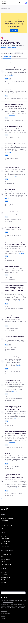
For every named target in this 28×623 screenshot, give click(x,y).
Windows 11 (17, 53)
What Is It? (4, 575)
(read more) (12, 75)
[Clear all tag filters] (22, 53)
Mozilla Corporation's (9, 600)
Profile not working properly (12, 67)
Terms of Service (5, 613)
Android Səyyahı (5, 541)
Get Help (3, 582)
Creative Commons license (17, 607)
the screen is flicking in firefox (13, 211)
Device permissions (15, 466)
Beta (2, 556)
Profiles (13, 81)
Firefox (7, 81)
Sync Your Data (5, 579)
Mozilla (4, 509)
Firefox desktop (5, 538)
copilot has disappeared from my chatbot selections (12, 316)
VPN (12, 120)
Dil (1, 590)
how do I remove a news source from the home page (12, 166)
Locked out (7, 453)
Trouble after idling (10, 189)
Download (3, 536)
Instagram (6, 597)
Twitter (3, 523)
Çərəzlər (3, 618)
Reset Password (5, 577)
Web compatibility (15, 371)
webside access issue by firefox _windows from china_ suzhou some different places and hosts (13, 380)
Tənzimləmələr (14, 328)
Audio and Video (14, 259)
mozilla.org (4, 611)
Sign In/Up (4, 572)
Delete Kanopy (8, 89)
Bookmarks (13, 98)
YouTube (4, 597)
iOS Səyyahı (4, 543)
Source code (4, 520)
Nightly (3, 561)
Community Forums (6, 8)
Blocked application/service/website (14, 308)
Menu (23, 3)
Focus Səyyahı (5, 546)
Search (20, 3)
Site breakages (14, 347)
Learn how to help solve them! (9, 47)
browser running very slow (12, 266)
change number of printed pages (13, 126)
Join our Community (6, 525)
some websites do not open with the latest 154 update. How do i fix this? (14, 337)
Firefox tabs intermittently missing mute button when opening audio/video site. (15, 243)
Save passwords (15, 424)
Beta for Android (5, 559)
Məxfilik (3, 616)
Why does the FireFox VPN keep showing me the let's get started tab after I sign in (15, 432)
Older (2, 499)
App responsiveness (16, 204)
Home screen (14, 182)
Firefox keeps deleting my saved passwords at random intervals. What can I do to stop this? (13, 408)
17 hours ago (18, 351)
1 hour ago (17, 83)
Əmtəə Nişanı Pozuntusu (7, 518)
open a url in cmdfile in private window (15, 143)
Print (12, 137)
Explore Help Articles (6, 528)
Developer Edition (6, 554)
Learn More (14, 30)
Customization (14, 158)
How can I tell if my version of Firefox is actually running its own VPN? (14, 105)
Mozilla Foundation (8, 602)
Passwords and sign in (16, 493)
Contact (3, 621)
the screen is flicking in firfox (12, 227)
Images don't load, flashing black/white (15, 357)
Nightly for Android (6, 564)
